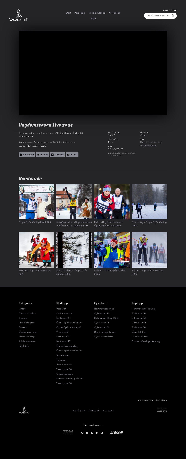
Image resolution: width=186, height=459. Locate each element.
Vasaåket (61, 308)
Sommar (23, 318)
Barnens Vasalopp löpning (146, 341)
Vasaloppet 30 (64, 369)
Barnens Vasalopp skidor (69, 378)
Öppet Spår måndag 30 (69, 322)
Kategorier (114, 12)
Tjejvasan (61, 360)
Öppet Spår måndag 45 (69, 327)
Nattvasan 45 (63, 341)
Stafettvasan (62, 355)
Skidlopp (62, 303)
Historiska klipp (27, 336)
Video (143, 135)
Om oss (23, 327)
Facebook (93, 410)
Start (68, 12)
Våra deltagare (26, 322)
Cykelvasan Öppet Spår (106, 318)
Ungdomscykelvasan (105, 332)
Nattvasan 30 (63, 318)
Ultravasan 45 (139, 322)
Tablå (93, 18)
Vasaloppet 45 (64, 364)
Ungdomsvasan (148, 145)
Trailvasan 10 (139, 313)
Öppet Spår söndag (150, 142)
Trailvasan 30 (139, 327)
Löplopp (137, 303)
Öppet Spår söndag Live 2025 (35, 222)
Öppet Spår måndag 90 (69, 350)
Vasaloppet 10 (64, 383)
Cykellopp (100, 303)
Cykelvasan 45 (101, 322)
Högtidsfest (25, 346)
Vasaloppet (62, 332)
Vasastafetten (139, 332)
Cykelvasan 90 (101, 313)
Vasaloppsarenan (28, 332)
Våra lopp (79, 12)
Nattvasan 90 (63, 336)
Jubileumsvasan (27, 341)
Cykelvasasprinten (103, 336)
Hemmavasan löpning (143, 308)
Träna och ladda (96, 12)
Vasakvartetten (140, 336)
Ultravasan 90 (139, 318)
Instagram (108, 410)
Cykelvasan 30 (101, 327)
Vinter (22, 308)
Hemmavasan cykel (104, 308)
